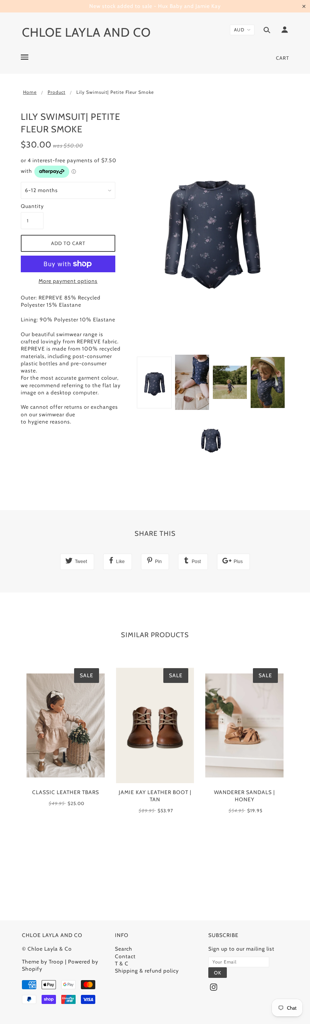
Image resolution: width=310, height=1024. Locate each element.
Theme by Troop (43, 961)
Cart (282, 58)
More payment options (68, 281)
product (56, 92)
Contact (125, 956)
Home (30, 92)
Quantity (32, 206)
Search (123, 948)
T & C (122, 963)
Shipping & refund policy (147, 970)
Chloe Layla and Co (86, 32)
